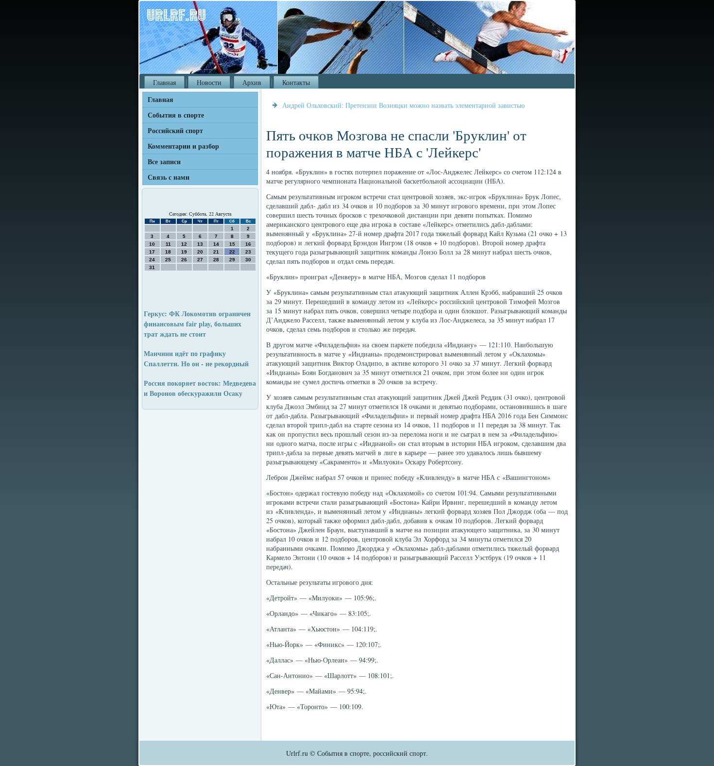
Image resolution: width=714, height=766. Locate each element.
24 (152, 259)
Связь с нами (168, 177)
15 (232, 244)
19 (184, 252)
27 (200, 259)
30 (248, 259)
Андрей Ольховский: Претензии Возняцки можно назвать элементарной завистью (403, 105)
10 (152, 244)
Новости (209, 82)
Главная (164, 82)
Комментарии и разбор (183, 146)
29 (232, 259)
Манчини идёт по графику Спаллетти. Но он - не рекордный (196, 358)
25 (168, 259)
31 (152, 267)
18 (168, 252)
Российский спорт (175, 130)
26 (184, 259)
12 (184, 244)
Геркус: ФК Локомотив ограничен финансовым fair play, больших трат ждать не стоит (197, 323)
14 (216, 244)
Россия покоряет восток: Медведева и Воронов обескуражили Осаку (200, 388)
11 (168, 244)
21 (216, 252)
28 (216, 259)
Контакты (296, 82)
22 (232, 252)
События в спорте (176, 115)
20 (200, 252)
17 (152, 252)
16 (248, 244)
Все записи (164, 161)
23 (248, 252)
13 (200, 244)
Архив (251, 82)
